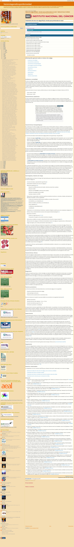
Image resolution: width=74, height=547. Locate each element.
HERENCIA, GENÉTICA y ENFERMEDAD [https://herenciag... (10, 59)
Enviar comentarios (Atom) (34, 528)
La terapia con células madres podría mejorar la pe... (9, 68)
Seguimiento (30, 74)
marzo (3, 57)
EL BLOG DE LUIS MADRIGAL (6, 482)
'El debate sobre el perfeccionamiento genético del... (9, 136)
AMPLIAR (60, 105)
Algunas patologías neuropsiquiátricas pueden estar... (9, 137)
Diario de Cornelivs (5, 463)
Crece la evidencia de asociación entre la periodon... (9, 159)
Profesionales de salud (30, 28)
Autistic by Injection (5, 504)
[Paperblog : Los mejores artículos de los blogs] (3, 266)
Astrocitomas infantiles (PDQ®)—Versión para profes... (9, 118)
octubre (3, 51)
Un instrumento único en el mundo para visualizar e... (9, 140)
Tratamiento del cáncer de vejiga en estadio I (33, 45)
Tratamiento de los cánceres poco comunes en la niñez (38, 376)
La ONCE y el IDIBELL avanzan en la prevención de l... (9, 67)
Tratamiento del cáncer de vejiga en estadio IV (33, 48)
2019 (2, 48)
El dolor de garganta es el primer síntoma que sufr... (9, 80)
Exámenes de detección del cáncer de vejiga (34, 31)
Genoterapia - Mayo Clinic (5, 65)
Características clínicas (32, 67)
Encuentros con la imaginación (6, 501)
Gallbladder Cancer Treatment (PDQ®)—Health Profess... (9, 101)
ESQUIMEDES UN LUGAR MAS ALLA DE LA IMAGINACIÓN (11, 517)
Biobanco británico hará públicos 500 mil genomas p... (9, 141)
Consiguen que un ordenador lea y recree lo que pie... (9, 153)
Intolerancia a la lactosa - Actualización (7, 132)
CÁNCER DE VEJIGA (31, 24)
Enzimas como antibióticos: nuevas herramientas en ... (9, 143)
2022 (2, 45)
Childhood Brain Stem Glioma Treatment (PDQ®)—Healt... (9, 116)
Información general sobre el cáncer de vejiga (33, 37)
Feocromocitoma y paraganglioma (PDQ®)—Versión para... (10, 64)
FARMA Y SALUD (4, 527)
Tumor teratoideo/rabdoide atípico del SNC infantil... (9, 113)
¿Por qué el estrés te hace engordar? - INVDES (8, 147)
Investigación (28, 33)
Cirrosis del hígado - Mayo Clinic (6, 79)
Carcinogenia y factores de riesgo (34, 65)
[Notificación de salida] (30, 380)
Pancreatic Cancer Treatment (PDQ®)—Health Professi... (9, 98)
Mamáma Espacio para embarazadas (7, 531)
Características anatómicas (33, 62)
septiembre (3, 52)
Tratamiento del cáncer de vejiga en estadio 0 (33, 43)
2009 (2, 168)
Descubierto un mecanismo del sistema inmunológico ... (9, 70)
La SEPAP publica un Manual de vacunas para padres (9, 160)
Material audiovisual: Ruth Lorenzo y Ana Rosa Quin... (9, 86)
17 (51, 222)
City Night (7, 495)
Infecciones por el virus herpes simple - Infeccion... (9, 126)
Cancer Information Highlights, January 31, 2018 (8, 83)
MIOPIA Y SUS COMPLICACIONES (10, 486)
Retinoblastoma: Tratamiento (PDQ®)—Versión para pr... (9, 93)
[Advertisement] (33, 518)
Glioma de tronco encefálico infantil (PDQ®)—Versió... (9, 115)
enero (3, 58)
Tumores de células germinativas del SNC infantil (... (9, 110)
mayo (3, 55)
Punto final (3, 502)
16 (70, 221)
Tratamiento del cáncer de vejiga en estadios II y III (34, 46)
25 (29, 335)
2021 (2, 46)
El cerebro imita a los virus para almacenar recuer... (9, 155)
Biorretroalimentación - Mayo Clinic (6, 61)
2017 (2, 161)
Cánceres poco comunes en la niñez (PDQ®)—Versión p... (10, 89)
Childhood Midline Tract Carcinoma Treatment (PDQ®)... (9, 106)
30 (40, 364)
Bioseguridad (4, 438)
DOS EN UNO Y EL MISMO (5, 483)
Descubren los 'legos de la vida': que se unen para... (9, 142)
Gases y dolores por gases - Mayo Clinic (7, 78)
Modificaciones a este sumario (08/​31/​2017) (33, 51)
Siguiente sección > (69, 476)
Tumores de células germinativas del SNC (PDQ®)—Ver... (9, 111)
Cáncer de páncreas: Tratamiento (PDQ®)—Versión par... (9, 97)
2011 (2, 166)
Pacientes (28, 26)
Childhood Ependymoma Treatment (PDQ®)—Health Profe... (10, 109)
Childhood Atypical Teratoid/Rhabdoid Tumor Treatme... (9, 114)
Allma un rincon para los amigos (7, 530)
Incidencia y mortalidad (32, 60)
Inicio (50, 526)
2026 (2, 42)
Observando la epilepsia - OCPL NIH (7, 125)
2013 (2, 164)
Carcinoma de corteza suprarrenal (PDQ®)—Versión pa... (9, 122)
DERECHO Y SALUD (5, 450)
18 (70, 229)
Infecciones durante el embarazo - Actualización (8, 133)
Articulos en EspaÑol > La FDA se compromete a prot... (9, 130)
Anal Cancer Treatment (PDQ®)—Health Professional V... (9, 121)
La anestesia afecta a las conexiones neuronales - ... (9, 156)
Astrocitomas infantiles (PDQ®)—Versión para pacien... (9, 117)
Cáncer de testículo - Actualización (6, 134)
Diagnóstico (30, 68)
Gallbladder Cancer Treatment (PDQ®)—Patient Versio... (9, 99)
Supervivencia (30, 72)
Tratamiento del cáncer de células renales (35, 372)
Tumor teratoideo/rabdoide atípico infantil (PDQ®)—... (9, 112)
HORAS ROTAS (4, 456)
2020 (2, 47)
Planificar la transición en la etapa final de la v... (8, 95)
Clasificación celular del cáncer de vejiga (32, 38)
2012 (2, 165)
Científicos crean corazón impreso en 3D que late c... (9, 149)
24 (33, 331)
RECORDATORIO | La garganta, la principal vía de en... (9, 157)
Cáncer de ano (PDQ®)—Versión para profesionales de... (9, 120)
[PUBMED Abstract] (37, 384)
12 (58, 211)
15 (61, 219)
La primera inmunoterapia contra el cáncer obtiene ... (9, 74)
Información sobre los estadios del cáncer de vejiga (34, 40)
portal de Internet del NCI (60, 341)
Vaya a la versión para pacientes (32, 22)
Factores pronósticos (32, 70)
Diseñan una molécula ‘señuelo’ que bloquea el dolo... (9, 151)
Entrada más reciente (28, 526)
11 (71, 210)
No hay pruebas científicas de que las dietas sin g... (9, 66)
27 (39, 364)
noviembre (3, 50)
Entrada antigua (70, 526)
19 (71, 229)
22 (32, 331)
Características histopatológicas (34, 63)
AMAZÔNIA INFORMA (5, 523)
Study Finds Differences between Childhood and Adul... (9, 84)
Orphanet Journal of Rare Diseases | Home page (8, 87)
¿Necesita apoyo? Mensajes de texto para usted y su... (9, 85)
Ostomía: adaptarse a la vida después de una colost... (9, 62)
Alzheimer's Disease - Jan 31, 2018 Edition (7, 75)
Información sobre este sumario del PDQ (32, 53)
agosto (3, 53)
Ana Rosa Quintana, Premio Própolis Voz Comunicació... (9, 124)
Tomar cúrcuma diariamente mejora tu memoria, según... (9, 152)
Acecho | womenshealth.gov (6, 128)
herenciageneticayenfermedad (17, 4)
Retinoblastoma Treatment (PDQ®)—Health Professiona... (9, 94)
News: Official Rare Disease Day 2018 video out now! (9, 88)
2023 (2, 44)
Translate (8, 38)
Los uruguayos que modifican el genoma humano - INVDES (10, 145)
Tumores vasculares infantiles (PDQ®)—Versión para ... (9, 102)
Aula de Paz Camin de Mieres (6, 469)
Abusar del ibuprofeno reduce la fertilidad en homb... (9, 148)
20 (63, 297)
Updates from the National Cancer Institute (7, 82)
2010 (2, 167)
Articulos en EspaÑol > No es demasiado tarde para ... (9, 129)
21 (39, 329)
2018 (2, 49)
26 (30, 335)
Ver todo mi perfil (3, 212)
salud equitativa (8, 193)
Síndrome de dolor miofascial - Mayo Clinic (7, 60)
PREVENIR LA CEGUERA (6, 485)
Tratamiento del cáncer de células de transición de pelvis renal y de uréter (44, 133)
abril (3, 56)
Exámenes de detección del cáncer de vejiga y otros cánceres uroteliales (41, 370)
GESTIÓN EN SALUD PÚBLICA (6, 431)
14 (41, 215)
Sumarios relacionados (32, 75)
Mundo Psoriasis (4, 510)
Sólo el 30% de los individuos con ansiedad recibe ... (9, 72)
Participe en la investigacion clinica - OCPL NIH (8, 63)
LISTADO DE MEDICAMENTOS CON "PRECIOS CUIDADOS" (10, 528)
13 (40, 215)
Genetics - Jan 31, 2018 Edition (6, 76)
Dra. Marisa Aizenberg (5, 476)
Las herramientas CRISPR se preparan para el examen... (9, 138)
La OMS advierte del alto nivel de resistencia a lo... (8, 71)
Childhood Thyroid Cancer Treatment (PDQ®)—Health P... (9, 105)
